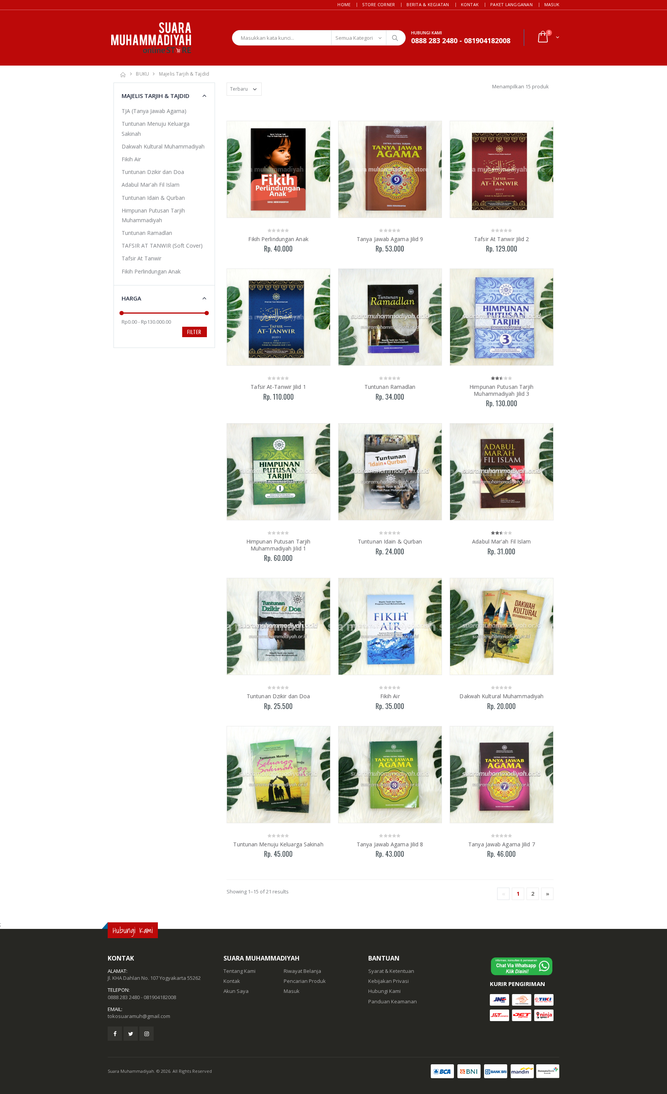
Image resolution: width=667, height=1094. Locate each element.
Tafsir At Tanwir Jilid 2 (501, 239)
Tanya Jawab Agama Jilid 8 (390, 844)
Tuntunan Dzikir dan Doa (278, 696)
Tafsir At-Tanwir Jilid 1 (278, 386)
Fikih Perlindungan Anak (278, 239)
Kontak (470, 4)
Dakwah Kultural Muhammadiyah (501, 696)
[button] (548, 37)
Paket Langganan (511, 4)
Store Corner (378, 4)
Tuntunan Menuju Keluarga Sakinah (278, 844)
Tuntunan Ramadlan (390, 386)
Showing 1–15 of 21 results (258, 891)
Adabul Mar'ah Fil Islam (501, 541)
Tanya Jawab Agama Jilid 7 (501, 844)
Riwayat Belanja (302, 970)
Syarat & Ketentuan (391, 970)
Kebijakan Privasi (388, 981)
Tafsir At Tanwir (141, 258)
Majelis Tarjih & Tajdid (184, 74)
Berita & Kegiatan (427, 4)
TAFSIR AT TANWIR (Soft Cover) (162, 245)
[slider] (122, 313)
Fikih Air (390, 696)
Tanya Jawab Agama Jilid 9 (390, 239)
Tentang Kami (239, 970)
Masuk (551, 4)
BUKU (142, 74)
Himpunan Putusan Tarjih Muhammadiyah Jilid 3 (501, 390)
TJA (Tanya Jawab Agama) (154, 111)
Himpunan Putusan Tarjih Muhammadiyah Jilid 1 (278, 545)
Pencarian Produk (305, 981)
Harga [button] (131, 298)
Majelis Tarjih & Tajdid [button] (156, 96)
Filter (194, 332)
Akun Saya (236, 991)
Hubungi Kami (384, 991)
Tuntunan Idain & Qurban (390, 541)
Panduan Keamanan (392, 1001)
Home (343, 4)
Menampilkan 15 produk (520, 86)
